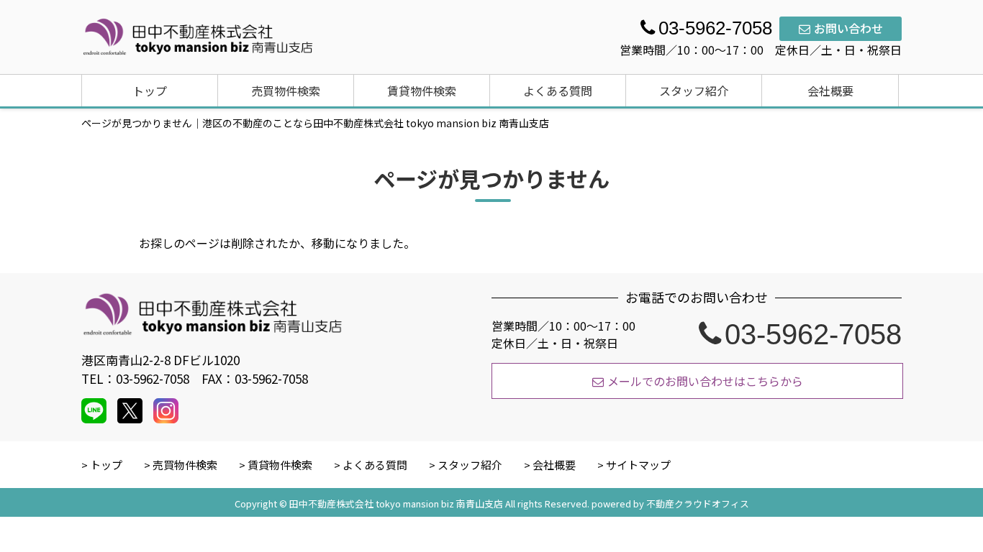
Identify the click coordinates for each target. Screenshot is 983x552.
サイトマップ (638, 464)
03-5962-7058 (813, 334)
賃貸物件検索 (421, 90)
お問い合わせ (848, 28)
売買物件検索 (285, 90)
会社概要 (830, 90)
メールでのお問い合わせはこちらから (705, 381)
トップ (149, 90)
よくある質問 (557, 90)
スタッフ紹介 (693, 90)
